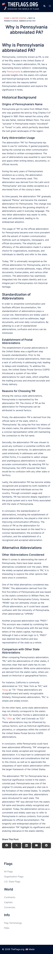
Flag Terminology (13, 923)
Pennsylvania (13, 71)
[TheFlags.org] (20, 5)
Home (7, 18)
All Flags (8, 871)
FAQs (6, 928)
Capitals (8, 902)
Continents (9, 897)
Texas (5, 689)
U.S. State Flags (12, 881)
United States (19, 18)
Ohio (9, 718)
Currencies (9, 907)
